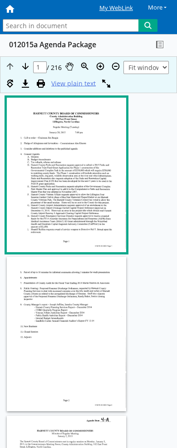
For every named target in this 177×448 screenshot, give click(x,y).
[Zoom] (85, 66)
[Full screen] (106, 83)
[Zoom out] (115, 66)
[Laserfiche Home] (39, 8)
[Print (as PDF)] (41, 83)
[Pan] (69, 66)
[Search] (147, 25)
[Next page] (25, 66)
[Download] (25, 83)
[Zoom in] (100, 66)
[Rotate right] (10, 83)
